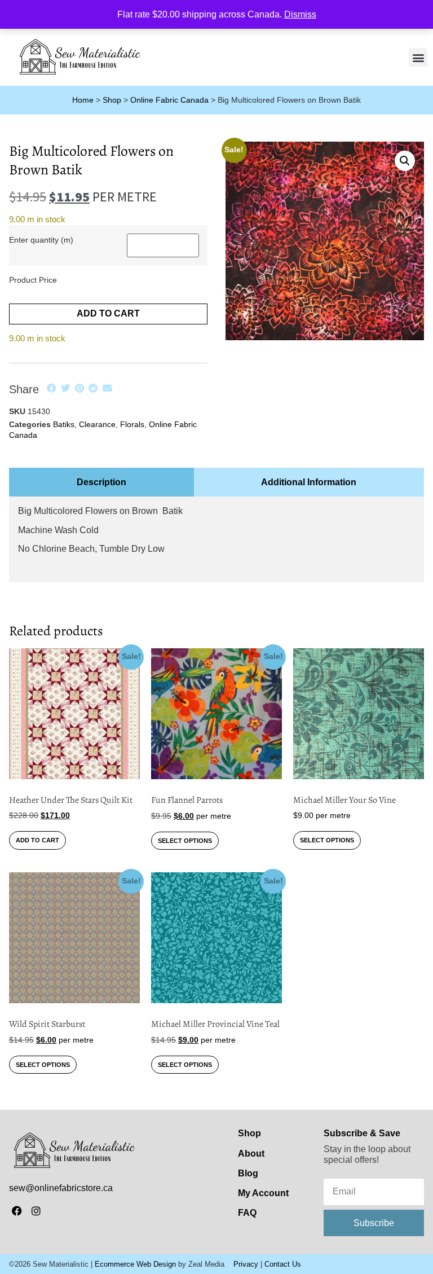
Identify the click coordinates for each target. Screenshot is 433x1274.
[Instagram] (36, 1211)
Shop (112, 100)
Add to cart (108, 313)
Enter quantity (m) (41, 240)
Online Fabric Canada (169, 100)
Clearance (97, 424)
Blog (248, 1173)
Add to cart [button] (37, 840)
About (251, 1153)
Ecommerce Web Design (135, 1264)
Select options (185, 840)
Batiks (63, 424)
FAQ (247, 1213)
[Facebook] (17, 1211)
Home (83, 100)
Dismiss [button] (300, 14)
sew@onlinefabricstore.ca (61, 1188)
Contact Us (282, 1264)
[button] (418, 57)
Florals (132, 424)
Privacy (245, 1264)
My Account (263, 1193)
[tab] (101, 482)
